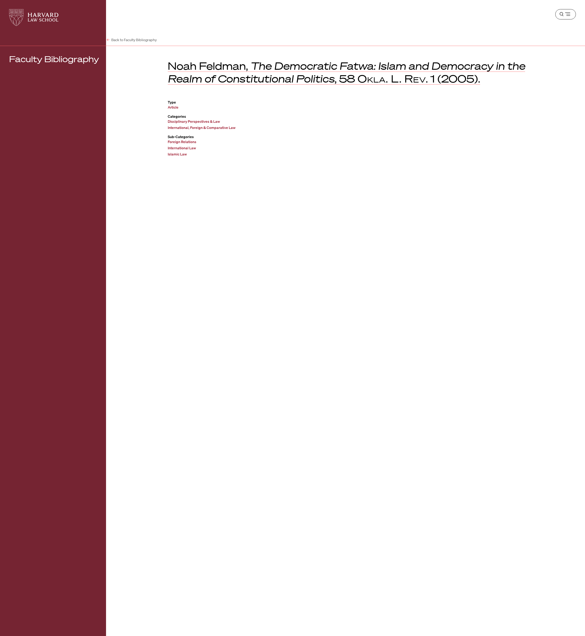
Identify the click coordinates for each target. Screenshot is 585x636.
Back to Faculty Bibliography (134, 39)
